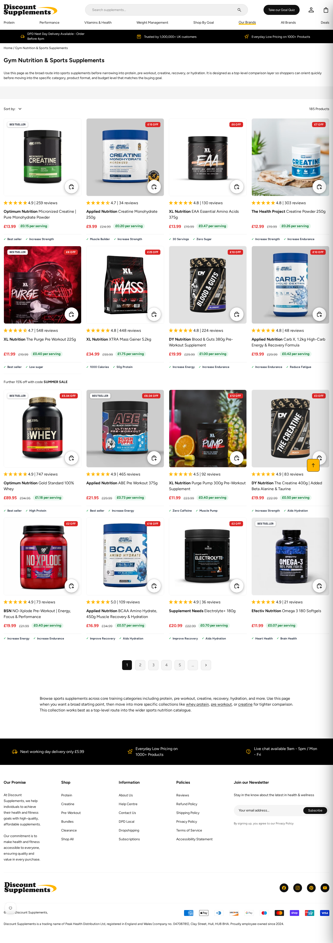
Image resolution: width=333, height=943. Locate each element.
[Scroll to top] (313, 465)
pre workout (221, 704)
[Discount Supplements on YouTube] (325, 887)
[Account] (311, 10)
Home (8, 48)
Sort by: (10, 109)
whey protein (197, 704)
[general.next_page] (206, 665)
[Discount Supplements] (30, 9)
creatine (245, 704)
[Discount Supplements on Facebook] (284, 887)
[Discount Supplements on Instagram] (297, 887)
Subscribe (317, 811)
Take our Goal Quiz (281, 10)
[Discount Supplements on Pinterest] (311, 887)
